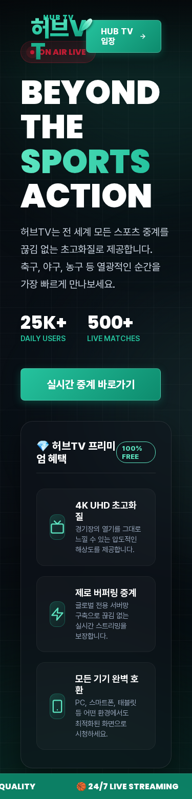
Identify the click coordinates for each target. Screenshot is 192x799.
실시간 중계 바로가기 (91, 384)
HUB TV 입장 (117, 36)
